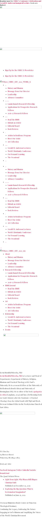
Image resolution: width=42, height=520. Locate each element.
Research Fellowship (7, 182)
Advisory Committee (15, 97)
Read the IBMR (13, 119)
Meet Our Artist (14, 138)
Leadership (12, 94)
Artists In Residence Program (19, 135)
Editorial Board (13, 126)
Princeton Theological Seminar (12, 448)
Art (5, 132)
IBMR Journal (6, 198)
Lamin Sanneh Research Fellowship (21, 104)
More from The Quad (10, 500)
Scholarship (6, 145)
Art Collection (13, 142)
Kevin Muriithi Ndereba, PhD (11, 376)
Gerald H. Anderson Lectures (19, 148)
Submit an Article (14, 123)
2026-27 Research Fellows (18, 113)
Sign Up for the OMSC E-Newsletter (19, 70)
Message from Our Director (19, 91)
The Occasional (13, 157)
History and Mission (15, 88)
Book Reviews (13, 129)
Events (5, 242)
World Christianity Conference (19, 151)
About (5, 85)
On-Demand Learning (16, 154)
